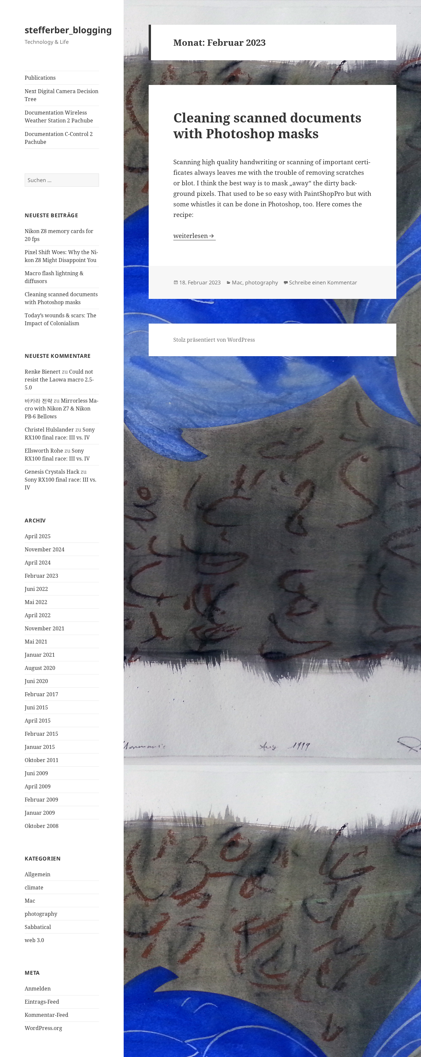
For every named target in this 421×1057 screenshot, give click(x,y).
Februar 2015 (41, 733)
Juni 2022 (36, 589)
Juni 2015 (36, 707)
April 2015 (38, 720)
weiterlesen (194, 235)
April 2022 (38, 615)
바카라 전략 (38, 400)
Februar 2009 (41, 799)
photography (41, 913)
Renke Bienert (43, 371)
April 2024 (38, 562)
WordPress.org (43, 1028)
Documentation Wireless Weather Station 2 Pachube (59, 116)
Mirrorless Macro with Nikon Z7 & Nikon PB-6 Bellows (61, 408)
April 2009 (38, 786)
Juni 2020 (36, 681)
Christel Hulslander (49, 429)
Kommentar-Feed (46, 1014)
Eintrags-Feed (42, 1001)
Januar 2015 (40, 747)
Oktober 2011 (42, 760)
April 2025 (38, 536)
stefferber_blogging (68, 30)
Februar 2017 (41, 694)
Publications (40, 77)
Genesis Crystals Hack (52, 471)
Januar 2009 (40, 812)
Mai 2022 (36, 602)
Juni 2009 (36, 773)
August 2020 (40, 668)
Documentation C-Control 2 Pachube (59, 137)
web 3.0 (34, 940)
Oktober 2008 (42, 826)
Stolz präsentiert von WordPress (214, 339)
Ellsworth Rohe (44, 450)
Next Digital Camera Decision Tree (61, 95)
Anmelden (38, 988)
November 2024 (44, 549)
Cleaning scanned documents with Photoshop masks (267, 125)
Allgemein (37, 874)
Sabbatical (38, 927)
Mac (30, 900)
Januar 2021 (40, 654)
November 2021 (44, 628)
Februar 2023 (41, 575)
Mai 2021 (36, 641)
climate (34, 887)
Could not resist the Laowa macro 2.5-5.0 (59, 379)
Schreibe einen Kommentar (323, 282)
